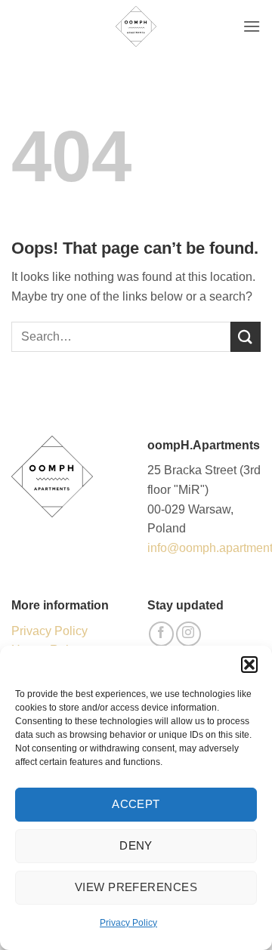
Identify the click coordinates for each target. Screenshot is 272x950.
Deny (136, 845)
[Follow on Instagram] (188, 634)
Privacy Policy (128, 923)
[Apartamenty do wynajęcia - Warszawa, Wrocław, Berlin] (136, 26)
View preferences (136, 887)
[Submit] (245, 336)
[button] (249, 664)
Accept (136, 803)
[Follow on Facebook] (161, 634)
